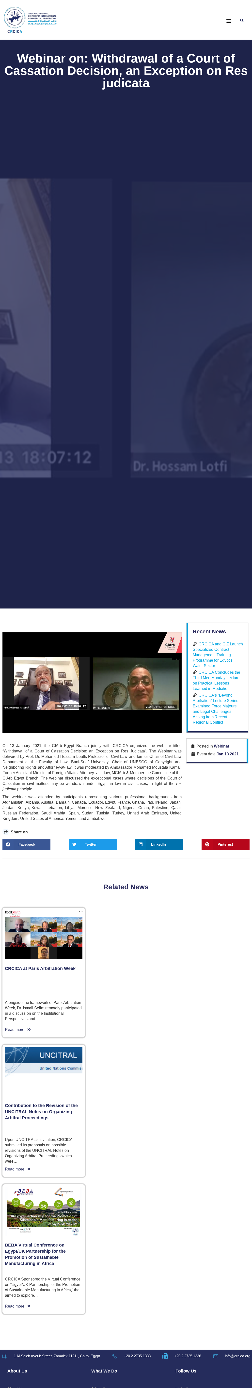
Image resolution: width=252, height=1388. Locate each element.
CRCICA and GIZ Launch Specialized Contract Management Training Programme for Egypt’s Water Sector (218, 655)
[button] (229, 21)
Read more (16, 1030)
